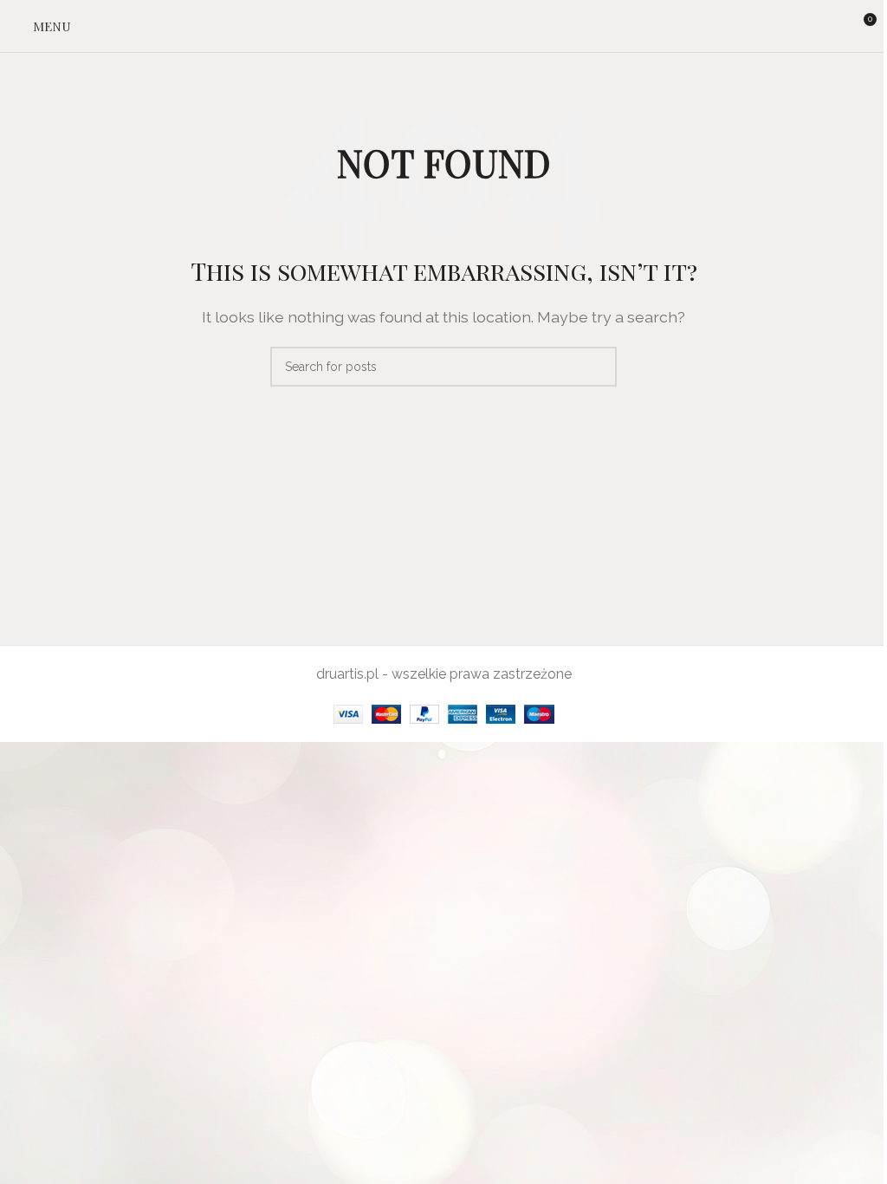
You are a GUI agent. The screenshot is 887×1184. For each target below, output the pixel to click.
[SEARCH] (597, 367)
